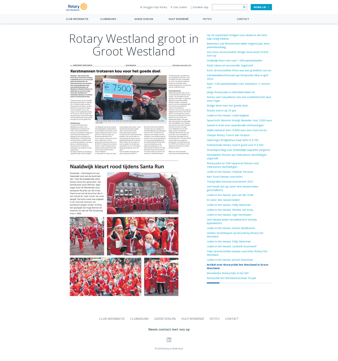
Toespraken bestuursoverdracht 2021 (230, 181)
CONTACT (243, 19)
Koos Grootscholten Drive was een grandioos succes (239, 70)
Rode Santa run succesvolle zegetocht (230, 65)
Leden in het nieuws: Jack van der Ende (230, 195)
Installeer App (200, 7)
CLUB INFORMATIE (77, 19)
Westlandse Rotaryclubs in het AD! (228, 273)
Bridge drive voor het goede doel (227, 105)
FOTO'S (207, 19)
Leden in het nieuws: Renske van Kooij (230, 209)
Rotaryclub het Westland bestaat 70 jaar (231, 278)
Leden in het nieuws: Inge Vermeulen (229, 214)
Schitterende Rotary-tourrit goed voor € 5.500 (235, 145)
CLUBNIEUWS (108, 19)
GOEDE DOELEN (143, 19)
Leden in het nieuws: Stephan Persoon (230, 171)
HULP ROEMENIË (179, 19)
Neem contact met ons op (169, 329)
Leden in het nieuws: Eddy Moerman (229, 204)
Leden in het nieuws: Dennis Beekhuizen (231, 228)
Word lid (260, 7)
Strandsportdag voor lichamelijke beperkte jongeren (238, 150)
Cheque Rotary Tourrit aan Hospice (228, 135)
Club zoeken (180, 7)
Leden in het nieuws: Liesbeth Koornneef (231, 246)
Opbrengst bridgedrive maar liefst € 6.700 (232, 140)
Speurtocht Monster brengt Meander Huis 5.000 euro (239, 120)
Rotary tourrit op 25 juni (221, 110)
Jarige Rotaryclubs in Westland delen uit (231, 92)
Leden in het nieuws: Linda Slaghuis (228, 115)
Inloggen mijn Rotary (155, 7)
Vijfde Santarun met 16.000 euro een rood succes (237, 130)
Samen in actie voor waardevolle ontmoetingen (235, 125)
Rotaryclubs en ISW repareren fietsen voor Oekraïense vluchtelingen (233, 164)
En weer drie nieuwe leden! (223, 200)
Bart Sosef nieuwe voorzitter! (225, 176)
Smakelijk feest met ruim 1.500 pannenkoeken (234, 60)
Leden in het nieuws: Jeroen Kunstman (230, 259)
